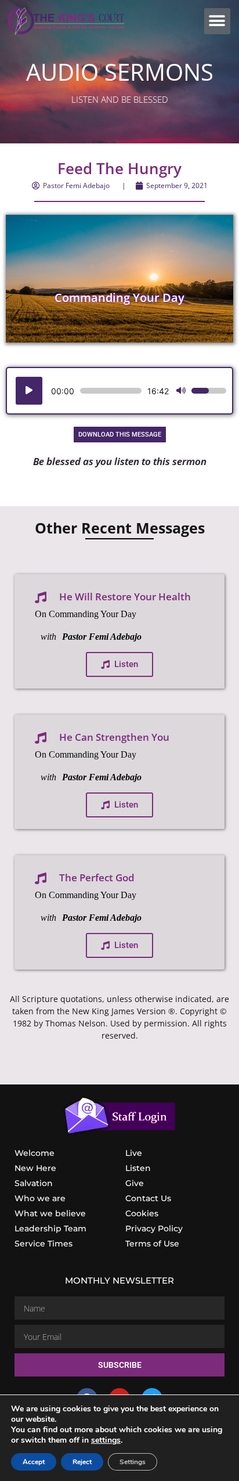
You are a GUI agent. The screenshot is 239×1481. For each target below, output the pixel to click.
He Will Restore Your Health (125, 596)
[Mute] (181, 391)
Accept (34, 1461)
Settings (132, 1461)
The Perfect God (97, 877)
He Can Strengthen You (114, 737)
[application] (119, 391)
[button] (217, 21)
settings (106, 1440)
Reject (82, 1461)
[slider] (111, 391)
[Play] (29, 391)
